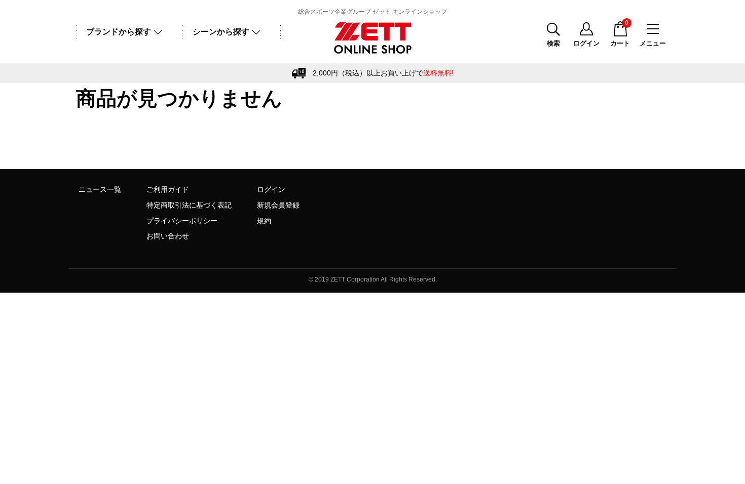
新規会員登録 (278, 205)
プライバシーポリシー (181, 221)
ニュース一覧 (100, 189)
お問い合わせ (167, 236)
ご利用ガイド (167, 189)
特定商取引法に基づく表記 (189, 205)
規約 (264, 221)
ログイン (271, 189)
